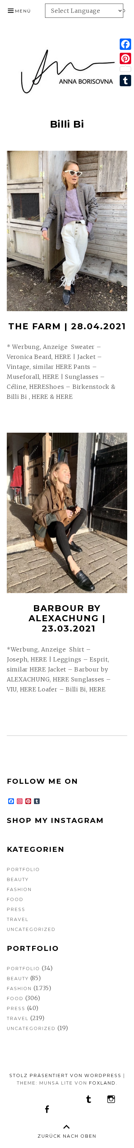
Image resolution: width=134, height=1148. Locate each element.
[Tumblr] (125, 80)
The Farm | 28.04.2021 (67, 326)
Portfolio (23, 869)
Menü (23, 11)
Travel (18, 919)
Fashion (19, 889)
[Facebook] (125, 44)
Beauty (18, 879)
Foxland (102, 1083)
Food (15, 899)
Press (16, 909)
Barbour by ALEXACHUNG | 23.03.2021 (67, 618)
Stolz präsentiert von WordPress (65, 1075)
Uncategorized (31, 929)
